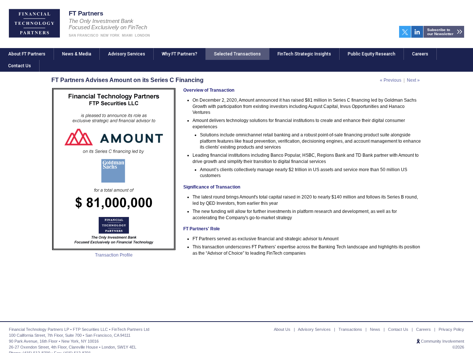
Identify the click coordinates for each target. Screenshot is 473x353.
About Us (282, 329)
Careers (420, 54)
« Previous (390, 80)
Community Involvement (442, 341)
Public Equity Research (371, 54)
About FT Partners (26, 54)
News (375, 329)
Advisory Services (126, 54)
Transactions (350, 329)
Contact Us (19, 65)
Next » (413, 80)
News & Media (76, 54)
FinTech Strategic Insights (304, 54)
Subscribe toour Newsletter (440, 32)
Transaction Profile (114, 255)
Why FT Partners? (179, 54)
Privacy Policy (451, 329)
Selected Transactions (237, 54)
